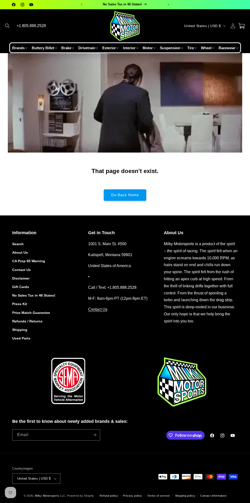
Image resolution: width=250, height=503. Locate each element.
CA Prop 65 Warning (28, 261)
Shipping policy (185, 495)
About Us (20, 252)
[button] (7, 25)
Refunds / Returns (27, 321)
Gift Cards (20, 287)
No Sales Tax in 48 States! (33, 295)
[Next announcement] (168, 4)
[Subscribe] (94, 435)
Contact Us (21, 270)
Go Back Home (125, 195)
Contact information (213, 495)
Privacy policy (132, 495)
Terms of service (158, 495)
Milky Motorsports (47, 495)
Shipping (19, 330)
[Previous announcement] (81, 4)
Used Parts (21, 338)
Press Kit (19, 304)
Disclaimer (21, 278)
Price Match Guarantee (31, 313)
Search (18, 244)
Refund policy (109, 495)
